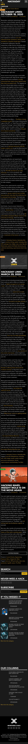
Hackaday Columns (11, 240)
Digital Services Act (13, 737)
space (13, 563)
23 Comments (22, 492)
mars (17, 244)
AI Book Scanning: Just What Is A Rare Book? (15, 679)
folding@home (14, 456)
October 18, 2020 (5, 16)
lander (12, 458)
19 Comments (21, 276)
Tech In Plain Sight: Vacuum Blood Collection (16, 686)
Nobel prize (4, 246)
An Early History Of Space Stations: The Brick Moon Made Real (16, 634)
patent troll (11, 246)
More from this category (7, 641)
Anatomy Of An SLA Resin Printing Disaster (16, 618)
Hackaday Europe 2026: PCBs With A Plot (15, 609)
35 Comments (13, 689)
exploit (16, 242)
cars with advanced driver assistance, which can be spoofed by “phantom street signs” (13, 39)
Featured (3, 559)
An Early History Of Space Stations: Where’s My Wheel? (16, 626)
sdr (25, 246)
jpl (14, 561)
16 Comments (13, 606)
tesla (2, 250)
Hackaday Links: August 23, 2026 (16, 693)
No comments (13, 613)
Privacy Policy (24, 735)
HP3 (2, 244)
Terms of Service (5, 737)
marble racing (21, 426)
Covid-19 (7, 456)
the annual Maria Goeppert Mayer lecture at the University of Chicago (13, 216)
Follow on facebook (2, 583)
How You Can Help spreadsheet (16, 335)
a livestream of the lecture (11, 235)
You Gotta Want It (14, 699)
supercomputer (5, 462)
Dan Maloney (14, 16)
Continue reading (16, 554)
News (8, 559)
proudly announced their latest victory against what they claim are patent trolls (13, 81)
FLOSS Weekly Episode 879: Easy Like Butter (16, 673)
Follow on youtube (6, 583)
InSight (13, 244)
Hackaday (14, 1)
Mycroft (24, 244)
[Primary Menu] (26, 1)
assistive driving (9, 242)
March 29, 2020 (5, 276)
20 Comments (13, 638)
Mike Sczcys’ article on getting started (15, 413)
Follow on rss (9, 583)
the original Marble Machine (11, 436)
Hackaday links (21, 240)
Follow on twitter (4, 583)
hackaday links (23, 242)
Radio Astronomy (18, 246)
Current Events (10, 557)
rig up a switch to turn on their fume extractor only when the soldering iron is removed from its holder (13, 195)
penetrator (4, 563)
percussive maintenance (7, 460)
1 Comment (13, 696)
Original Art (13, 559)
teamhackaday (14, 462)
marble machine (19, 458)
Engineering (18, 557)
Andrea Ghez (9, 210)
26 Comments (13, 629)
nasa (23, 561)
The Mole (20, 462)
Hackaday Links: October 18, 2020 (12, 13)
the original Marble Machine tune (10, 449)
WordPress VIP (16, 740)
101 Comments (13, 683)
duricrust (7, 561)
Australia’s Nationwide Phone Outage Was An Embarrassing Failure (15, 602)
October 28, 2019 (5, 492)
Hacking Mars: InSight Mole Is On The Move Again (13, 488)
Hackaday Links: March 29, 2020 (11, 273)
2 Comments (22, 16)
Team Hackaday (8, 405)
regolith (9, 563)
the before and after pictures (17, 301)
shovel (16, 460)
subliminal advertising (7, 248)
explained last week (18, 292)
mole (20, 244)
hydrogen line (7, 244)
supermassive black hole (19, 248)
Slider (18, 559)
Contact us (11, 583)
